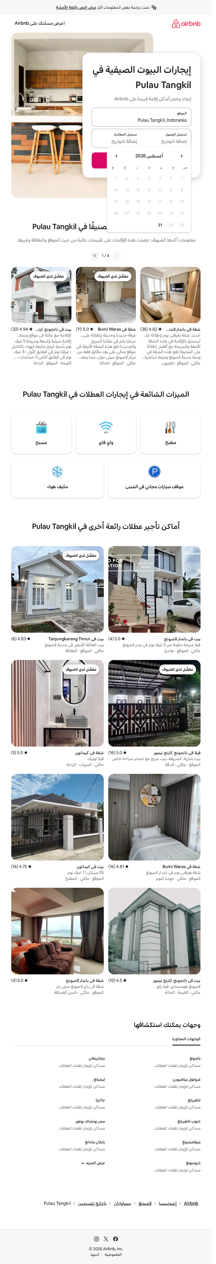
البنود (94, 1254)
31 (160, 224)
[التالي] (95, 255)
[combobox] (141, 120)
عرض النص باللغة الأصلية (76, 7)
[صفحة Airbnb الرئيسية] (186, 23)
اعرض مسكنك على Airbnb (40, 23)
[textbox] (166, 141)
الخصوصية (113, 1254)
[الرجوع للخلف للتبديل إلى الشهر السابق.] (181, 156)
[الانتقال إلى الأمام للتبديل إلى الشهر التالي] (116, 156)
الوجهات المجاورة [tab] (186, 1038)
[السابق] (116, 255)
